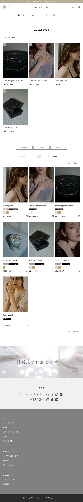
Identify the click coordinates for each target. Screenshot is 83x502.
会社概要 (6, 484)
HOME (4, 20)
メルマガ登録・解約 (10, 455)
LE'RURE (9, 20)
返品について (8, 436)
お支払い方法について (11, 427)
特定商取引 (7, 475)
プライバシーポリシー (11, 479)
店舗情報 (6, 460)
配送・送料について (10, 432)
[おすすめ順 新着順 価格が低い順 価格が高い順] (29, 156)
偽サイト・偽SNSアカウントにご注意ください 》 (41, 2)
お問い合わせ (8, 464)
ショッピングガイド (10, 423)
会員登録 (6, 451)
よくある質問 (8, 440)
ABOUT (5, 418)
